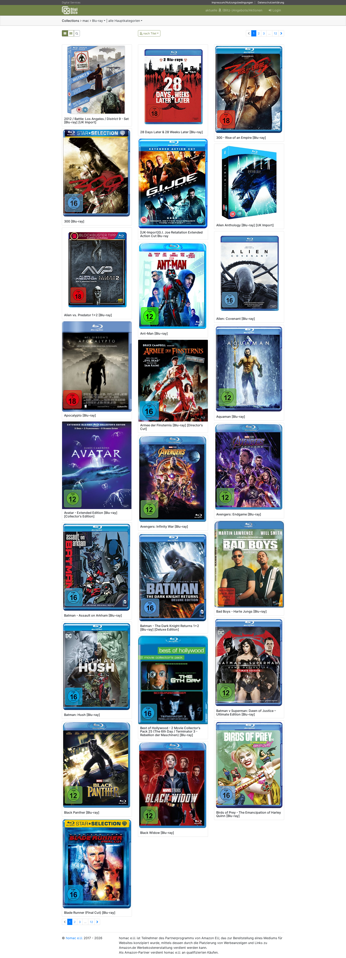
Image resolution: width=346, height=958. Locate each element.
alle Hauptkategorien (124, 21)
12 (275, 33)
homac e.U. (74, 938)
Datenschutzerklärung (271, 2)
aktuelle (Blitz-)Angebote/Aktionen (233, 10)
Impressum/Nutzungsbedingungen (232, 2)
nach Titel (149, 33)
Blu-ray (97, 21)
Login (276, 10)
